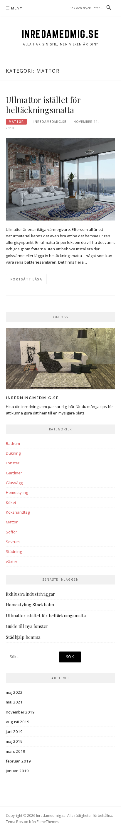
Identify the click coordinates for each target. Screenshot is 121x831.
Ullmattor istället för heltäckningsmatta (43, 104)
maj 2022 (14, 692)
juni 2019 (14, 731)
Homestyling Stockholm (30, 605)
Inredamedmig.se (61, 34)
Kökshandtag (18, 512)
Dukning (13, 453)
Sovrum (13, 541)
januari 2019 (17, 770)
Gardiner (14, 473)
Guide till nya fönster (27, 626)
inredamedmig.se (49, 122)
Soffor (11, 532)
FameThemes (48, 821)
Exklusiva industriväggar (30, 594)
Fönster (12, 463)
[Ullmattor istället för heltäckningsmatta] (60, 179)
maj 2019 (14, 741)
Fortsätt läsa (26, 279)
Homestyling (17, 492)
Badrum (13, 443)
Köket (11, 502)
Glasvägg (14, 482)
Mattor (16, 122)
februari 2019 (18, 761)
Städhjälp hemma (23, 637)
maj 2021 (14, 702)
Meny (16, 8)
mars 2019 (15, 751)
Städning (14, 551)
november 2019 (20, 712)
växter (11, 561)
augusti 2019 (17, 721)
